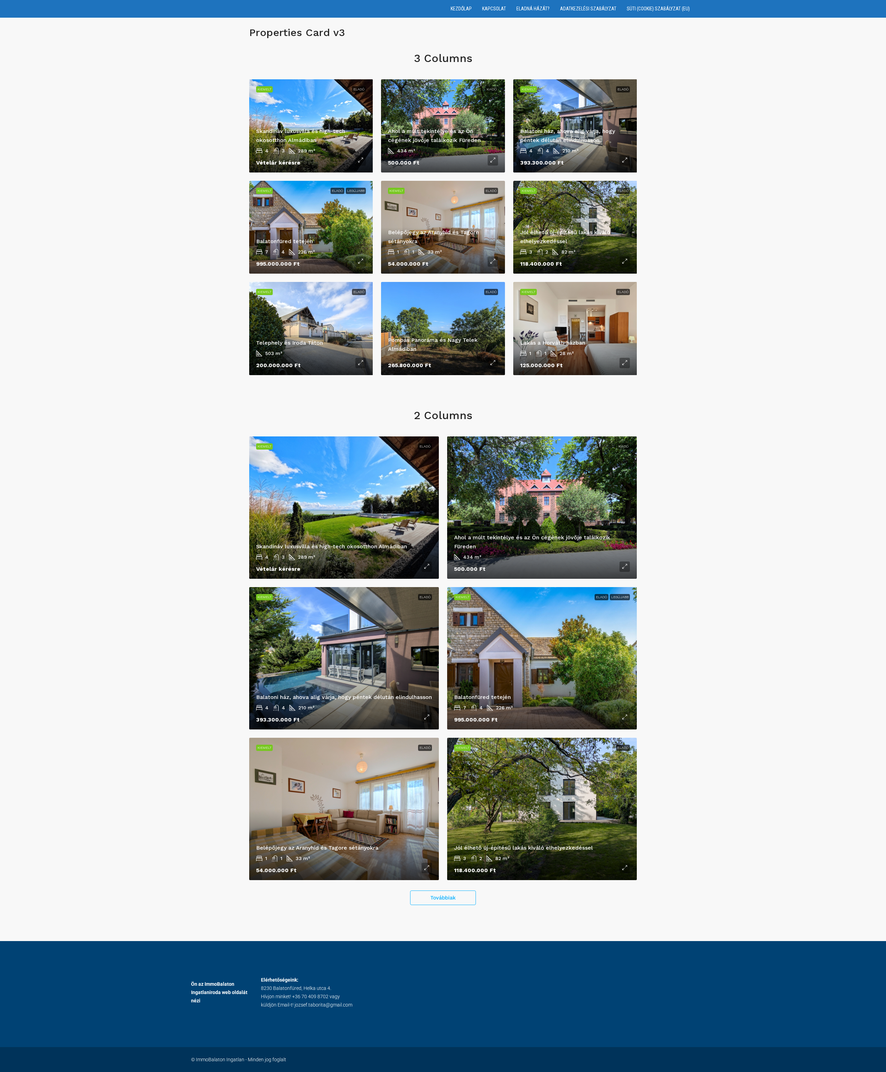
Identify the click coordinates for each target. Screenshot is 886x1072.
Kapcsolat (494, 8)
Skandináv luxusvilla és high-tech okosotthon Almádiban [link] (331, 546)
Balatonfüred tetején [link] (284, 241)
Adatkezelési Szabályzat (588, 8)
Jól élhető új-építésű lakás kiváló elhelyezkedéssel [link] (523, 847)
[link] (311, 227)
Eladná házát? (533, 8)
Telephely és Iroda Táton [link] (289, 342)
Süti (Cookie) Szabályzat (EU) (658, 8)
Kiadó (492, 89)
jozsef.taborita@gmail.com (323, 1005)
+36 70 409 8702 (310, 996)
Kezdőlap (461, 8)
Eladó (358, 89)
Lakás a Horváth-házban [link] (552, 342)
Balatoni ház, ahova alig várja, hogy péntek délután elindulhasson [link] (344, 697)
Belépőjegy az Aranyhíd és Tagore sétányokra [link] (317, 847)
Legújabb (355, 191)
